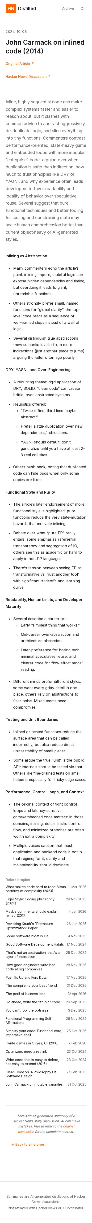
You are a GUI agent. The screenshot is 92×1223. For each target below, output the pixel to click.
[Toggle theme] (82, 8)
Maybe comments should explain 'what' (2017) (32, 913)
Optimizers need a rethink (26, 1051)
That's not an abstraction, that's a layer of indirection (33, 955)
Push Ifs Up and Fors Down (27, 977)
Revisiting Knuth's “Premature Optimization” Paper (29, 926)
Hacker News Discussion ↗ (28, 77)
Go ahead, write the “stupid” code (33, 1002)
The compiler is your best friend (31, 985)
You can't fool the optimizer (28, 1010)
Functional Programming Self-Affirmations (29, 1021)
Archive (68, 8)
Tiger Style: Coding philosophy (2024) (30, 901)
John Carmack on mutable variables (34, 1084)
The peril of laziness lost (25, 994)
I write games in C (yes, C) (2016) (32, 1043)
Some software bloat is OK (27, 936)
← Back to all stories (28, 1144)
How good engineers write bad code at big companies (30, 967)
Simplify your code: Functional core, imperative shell (34, 1033)
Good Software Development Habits (35, 944)
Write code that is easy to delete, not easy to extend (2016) (32, 1062)
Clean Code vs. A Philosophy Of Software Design (31, 1074)
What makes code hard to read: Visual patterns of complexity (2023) (36, 889)
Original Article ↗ (20, 63)
